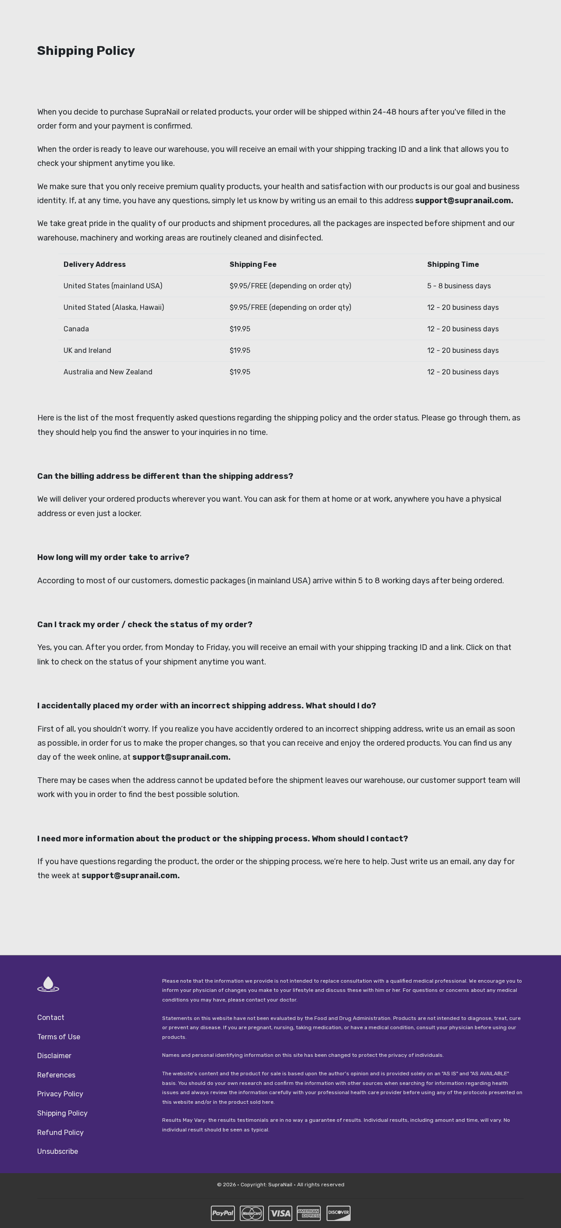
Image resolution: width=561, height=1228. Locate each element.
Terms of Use (58, 1037)
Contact (50, 1017)
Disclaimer (54, 1056)
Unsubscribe (57, 1151)
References (56, 1075)
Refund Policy (60, 1132)
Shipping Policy (62, 1113)
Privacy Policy (60, 1094)
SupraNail (280, 1184)
